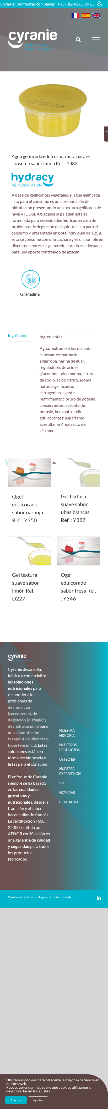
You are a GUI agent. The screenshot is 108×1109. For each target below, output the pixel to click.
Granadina (30, 293)
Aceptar (15, 1100)
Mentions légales (36, 897)
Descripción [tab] (20, 335)
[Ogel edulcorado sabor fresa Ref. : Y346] (78, 551)
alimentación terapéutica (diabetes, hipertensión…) (28, 739)
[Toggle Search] (78, 39)
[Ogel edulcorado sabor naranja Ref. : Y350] (29, 472)
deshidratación (22, 726)
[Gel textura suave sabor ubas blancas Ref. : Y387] (78, 472)
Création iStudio (61, 897)
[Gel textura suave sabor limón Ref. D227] (29, 551)
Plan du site (15, 897)
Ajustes (38, 1100)
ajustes (44, 1091)
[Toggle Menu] (96, 39)
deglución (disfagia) (26, 719)
